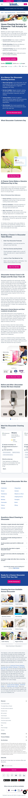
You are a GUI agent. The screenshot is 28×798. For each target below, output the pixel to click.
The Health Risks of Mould (6, 706)
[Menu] (2, 4)
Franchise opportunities (6, 720)
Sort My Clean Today (14, 176)
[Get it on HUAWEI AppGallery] (21, 780)
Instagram (20, 775)
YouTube (16, 775)
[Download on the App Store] (6, 780)
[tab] (10, 419)
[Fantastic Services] (14, 4)
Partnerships (3, 722)
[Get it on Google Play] (14, 780)
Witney (16, 505)
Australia (13, 790)
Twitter (8, 775)
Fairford (3, 508)
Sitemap (2, 730)
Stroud (2, 491)
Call (25, 4)
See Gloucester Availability (9, 59)
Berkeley (3, 499)
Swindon (17, 491)
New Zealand (19, 790)
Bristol (16, 502)
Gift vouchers (4, 713)
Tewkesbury (4, 493)
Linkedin (24, 775)
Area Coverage (4, 727)
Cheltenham (4, 488)
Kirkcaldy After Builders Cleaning (9, 667)
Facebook (3, 775)
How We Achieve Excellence (7, 708)
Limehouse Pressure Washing (17, 665)
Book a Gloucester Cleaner (14, 377)
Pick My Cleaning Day (14, 581)
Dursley (3, 496)
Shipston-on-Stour (19, 493)
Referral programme (5, 718)
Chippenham (18, 488)
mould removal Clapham (13, 684)
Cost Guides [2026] (5, 703)
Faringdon (17, 499)
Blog (2, 725)
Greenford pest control (12, 686)
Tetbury (3, 505)
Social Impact (4, 715)
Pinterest (12, 775)
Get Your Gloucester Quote (14, 112)
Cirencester (4, 502)
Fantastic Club (4, 710)
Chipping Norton (19, 496)
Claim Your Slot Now (14, 266)
